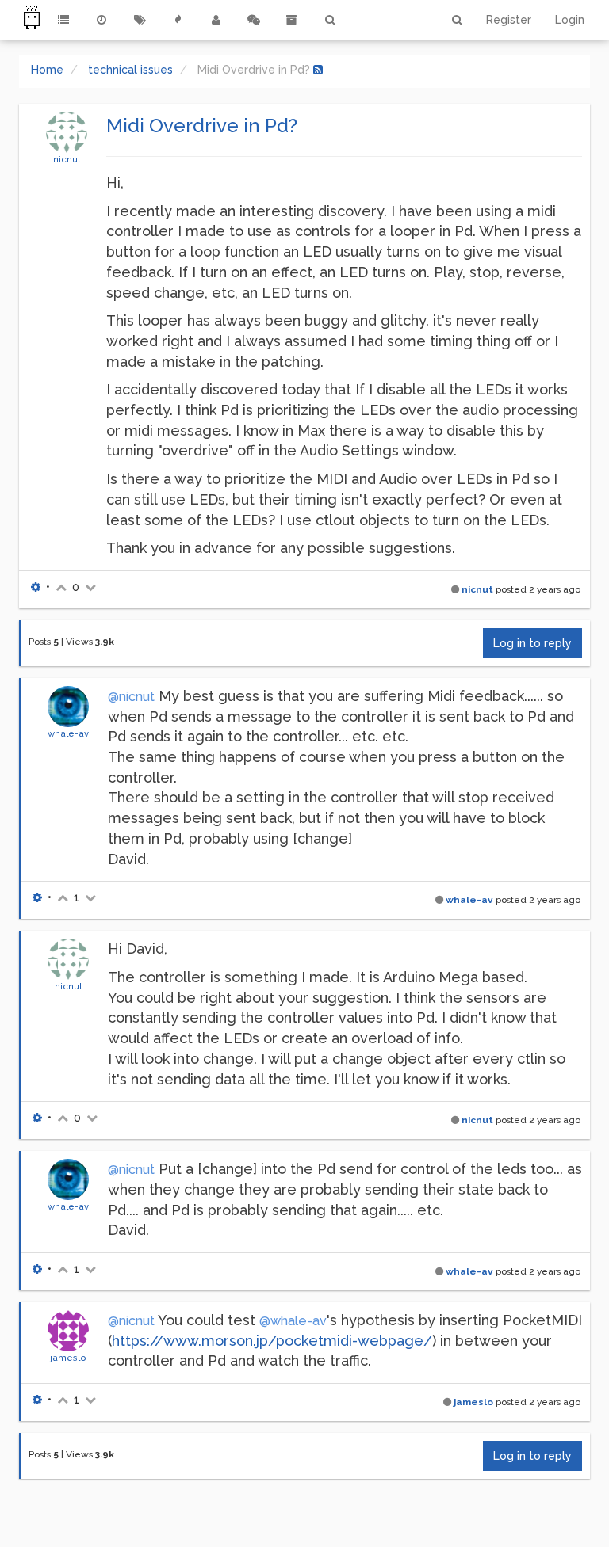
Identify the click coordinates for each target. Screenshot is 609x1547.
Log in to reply (532, 643)
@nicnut (131, 696)
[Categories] (63, 20)
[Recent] (101, 20)
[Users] (216, 20)
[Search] (330, 20)
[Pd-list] (292, 20)
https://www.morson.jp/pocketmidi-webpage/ (272, 1340)
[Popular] (178, 20)
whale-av (68, 733)
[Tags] (140, 20)
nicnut (67, 159)
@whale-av (293, 1320)
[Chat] (254, 20)
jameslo (68, 1357)
